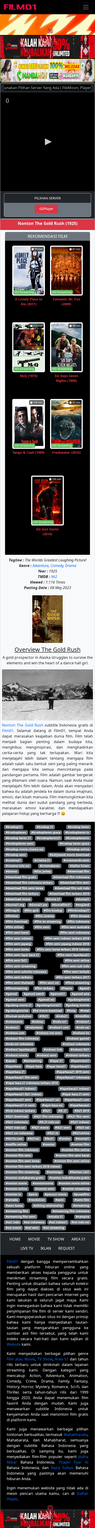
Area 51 (61, 1359)
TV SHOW (56, 1239)
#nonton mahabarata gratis (25, 1178)
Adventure (41, 565)
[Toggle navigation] (85, 7)
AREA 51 (78, 1239)
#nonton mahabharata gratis (69, 1178)
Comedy (56, 565)
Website (14, 1344)
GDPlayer (46, 208)
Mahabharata (75, 1434)
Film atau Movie (21, 1359)
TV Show (45, 1359)
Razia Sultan (62, 1467)
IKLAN (46, 1248)
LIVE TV (27, 1248)
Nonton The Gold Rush (22, 725)
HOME (15, 1239)
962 (54, 576)
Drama (70, 565)
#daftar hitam (79, 866)
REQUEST (66, 1248)
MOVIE (34, 1239)
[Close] (50, 31)
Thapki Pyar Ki (73, 1462)
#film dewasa (80, 916)
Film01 (7, 730)
